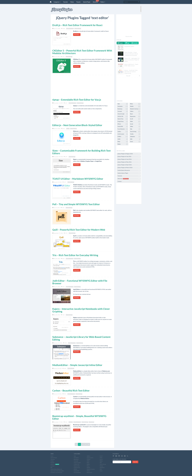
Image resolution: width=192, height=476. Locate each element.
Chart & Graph (122, 113)
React (135, 113)
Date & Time (122, 118)
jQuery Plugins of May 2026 (124, 162)
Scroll (135, 118)
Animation (122, 106)
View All (128, 75)
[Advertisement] (82, 86)
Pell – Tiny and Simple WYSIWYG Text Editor (76, 204)
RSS (51, 467)
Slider (135, 121)
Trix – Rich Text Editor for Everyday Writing (75, 255)
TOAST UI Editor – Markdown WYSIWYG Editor (77, 178)
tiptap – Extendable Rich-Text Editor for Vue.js (76, 99)
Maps (122, 141)
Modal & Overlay (135, 108)
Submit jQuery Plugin (123, 173)
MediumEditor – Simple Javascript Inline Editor (77, 365)
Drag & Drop (122, 121)
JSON (68, 128)
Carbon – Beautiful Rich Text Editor (71, 390)
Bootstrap (91, 422)
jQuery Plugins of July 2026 (124, 156)
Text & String (78, 28)
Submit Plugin (86, 2)
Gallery (122, 131)
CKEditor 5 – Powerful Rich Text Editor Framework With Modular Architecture (82, 52)
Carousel (122, 111)
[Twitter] (113, 456)
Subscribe (135, 461)
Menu (135, 103)
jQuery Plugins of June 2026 (125, 159)
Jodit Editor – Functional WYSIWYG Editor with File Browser (79, 282)
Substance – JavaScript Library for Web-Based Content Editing (81, 338)
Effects (122, 124)
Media (122, 144)
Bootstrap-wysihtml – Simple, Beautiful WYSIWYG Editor (79, 417)
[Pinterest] (122, 456)
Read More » (77, 34)
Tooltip (135, 134)
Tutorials (65, 2)
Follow (102, 2)
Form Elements (70, 28)
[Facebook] (116, 456)
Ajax (122, 103)
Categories (56, 2)
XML (135, 139)
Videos (72, 2)
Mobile (135, 106)
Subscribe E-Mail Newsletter (57, 470)
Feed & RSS (122, 126)
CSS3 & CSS (122, 116)
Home (52, 456)
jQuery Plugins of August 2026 (125, 153)
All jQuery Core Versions (56, 472)
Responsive (135, 116)
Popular (78, 2)
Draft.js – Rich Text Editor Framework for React (77, 25)
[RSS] (127, 456)
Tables (135, 126)
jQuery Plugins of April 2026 (125, 164)
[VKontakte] (125, 456)
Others (135, 111)
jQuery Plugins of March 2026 (125, 167)
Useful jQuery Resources (124, 170)
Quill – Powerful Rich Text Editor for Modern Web (78, 229)
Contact (120, 181)
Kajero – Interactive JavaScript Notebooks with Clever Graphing (81, 310)
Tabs (135, 129)
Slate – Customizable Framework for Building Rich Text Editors (81, 152)
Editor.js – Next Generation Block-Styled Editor (77, 125)
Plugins (121, 43)
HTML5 (70, 422)
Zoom (135, 141)
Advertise (96, 1)
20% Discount (125, 178)
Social (135, 124)
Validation (135, 136)
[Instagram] (119, 456)
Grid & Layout (122, 134)
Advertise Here (128, 36)
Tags (128, 43)
